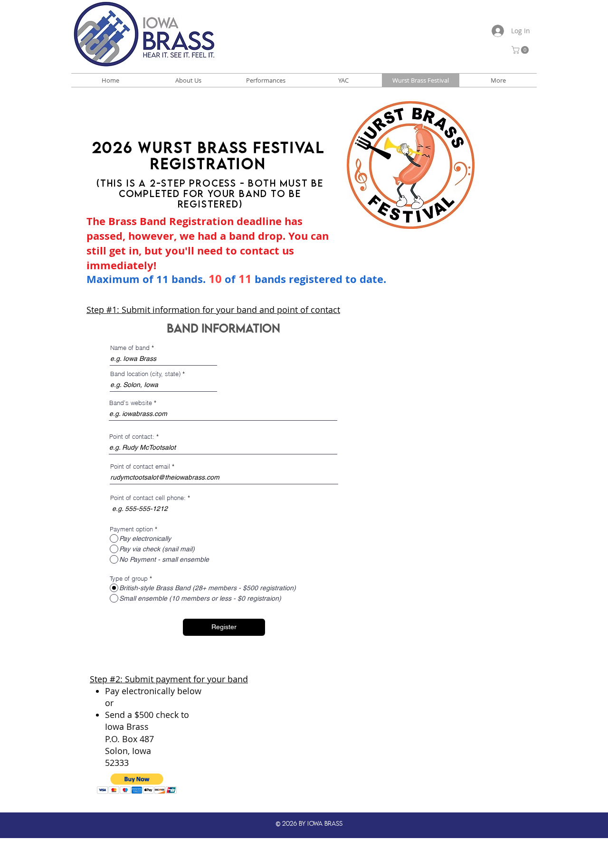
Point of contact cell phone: (148, 498)
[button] (521, 50)
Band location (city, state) (145, 374)
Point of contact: (131, 437)
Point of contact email (140, 466)
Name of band (130, 348)
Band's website (130, 403)
